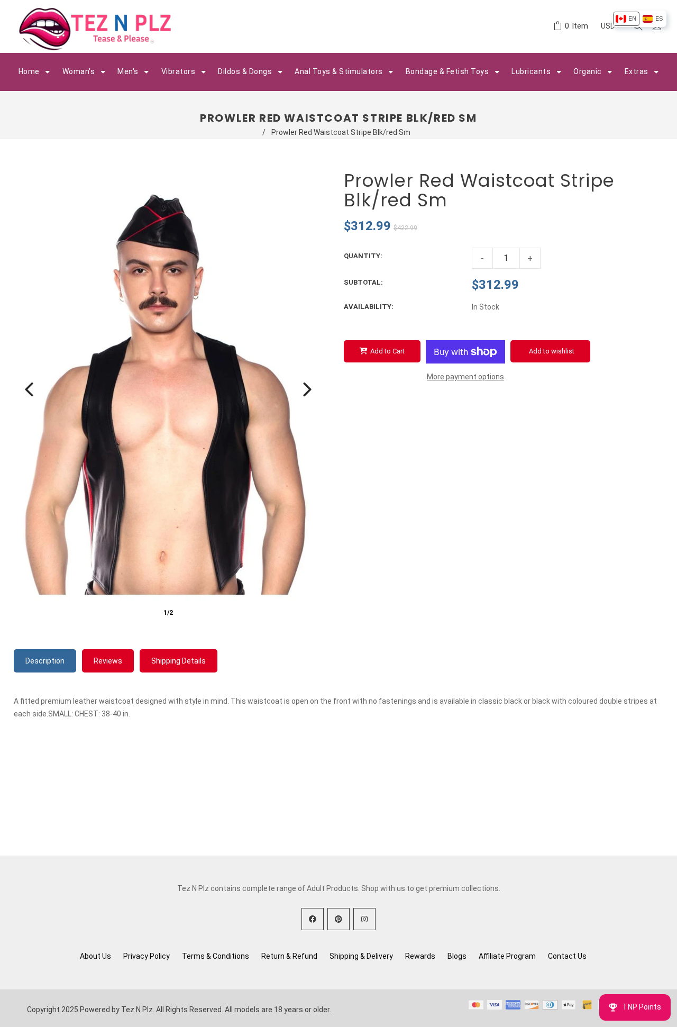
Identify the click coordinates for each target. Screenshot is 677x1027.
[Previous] (29, 389)
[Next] (307, 389)
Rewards (420, 956)
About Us (95, 956)
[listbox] (639, 19)
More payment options (465, 376)
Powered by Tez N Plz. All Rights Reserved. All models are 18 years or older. (205, 1009)
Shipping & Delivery (361, 956)
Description (45, 661)
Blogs (456, 956)
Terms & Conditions (215, 956)
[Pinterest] (338, 919)
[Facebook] (312, 919)
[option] (626, 19)
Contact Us (567, 956)
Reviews (108, 661)
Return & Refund (289, 956)
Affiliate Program (507, 956)
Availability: (369, 307)
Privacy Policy (146, 956)
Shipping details (178, 661)
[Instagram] (364, 919)
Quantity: (363, 256)
